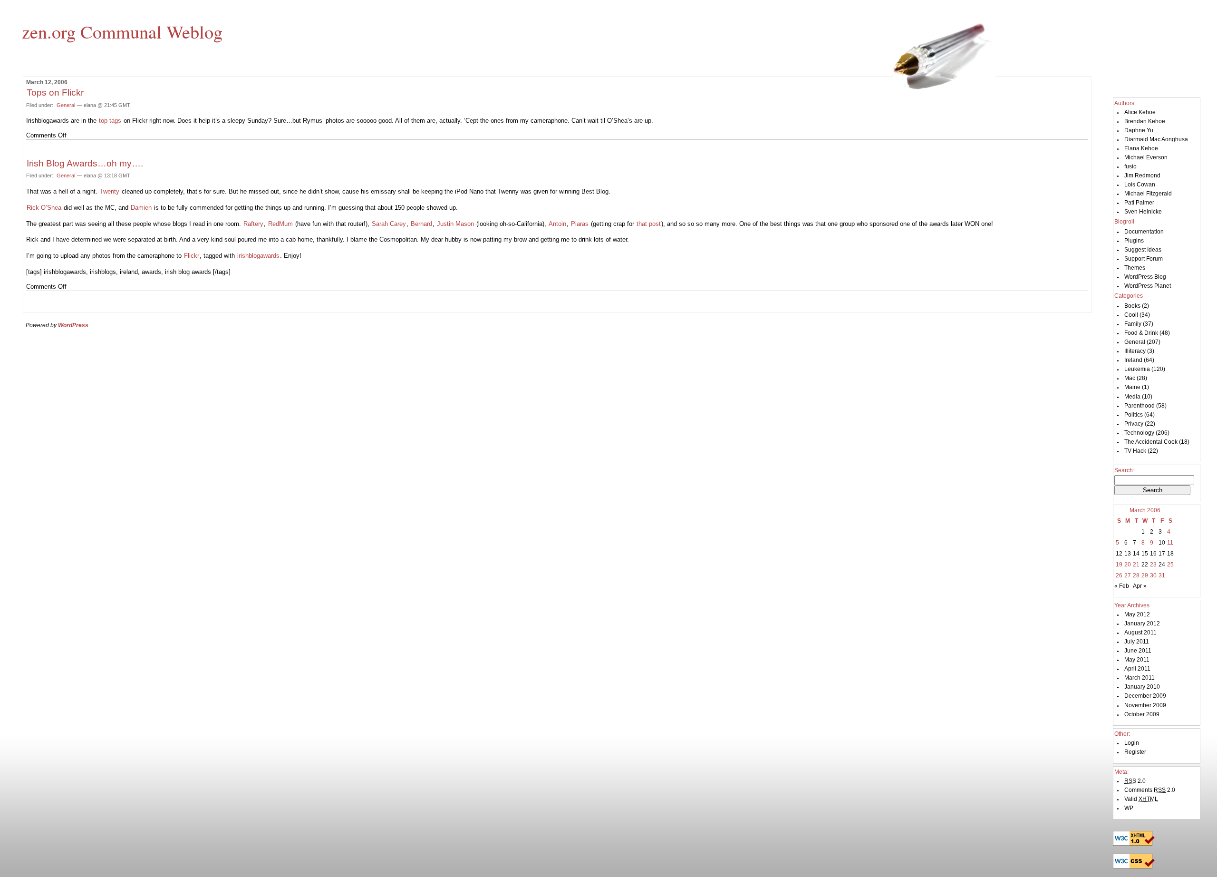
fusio (1130, 166)
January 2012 (1142, 623)
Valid (1141, 799)
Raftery (253, 223)
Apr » (1140, 586)
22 (1144, 564)
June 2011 (1137, 650)
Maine (1132, 387)
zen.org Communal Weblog (122, 31)
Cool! (1131, 315)
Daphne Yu (1138, 130)
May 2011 (1136, 660)
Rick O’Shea (44, 207)
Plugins (1134, 241)
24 (1162, 564)
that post (649, 223)
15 (1144, 553)
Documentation (1144, 231)
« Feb (1121, 586)
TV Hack (1135, 451)
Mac (1129, 378)
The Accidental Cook (1151, 442)
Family (1132, 324)
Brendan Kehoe (1144, 121)
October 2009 (1141, 714)
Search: (1124, 470)
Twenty (109, 191)
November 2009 (1145, 705)
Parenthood (1139, 406)
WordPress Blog (1145, 277)
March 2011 (1139, 678)
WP (1128, 808)
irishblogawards (258, 255)
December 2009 (1145, 696)
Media (1132, 397)
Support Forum (1143, 259)
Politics (1133, 415)
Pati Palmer (1139, 202)
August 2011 (1140, 632)
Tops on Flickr (55, 92)
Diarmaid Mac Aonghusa (1156, 139)
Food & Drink (1141, 333)
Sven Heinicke (1143, 211)
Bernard (421, 223)
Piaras (580, 223)
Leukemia (1137, 369)
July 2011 (1136, 641)
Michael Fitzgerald (1148, 193)
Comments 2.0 (1149, 790)
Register (1135, 752)
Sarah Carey (389, 223)
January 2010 (1142, 687)
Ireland (1133, 360)
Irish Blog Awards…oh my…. (85, 163)
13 (1127, 553)
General (66, 105)
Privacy (1133, 424)
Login (1131, 743)
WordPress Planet (1147, 286)
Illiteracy (1135, 351)
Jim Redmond (1142, 175)
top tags (110, 120)
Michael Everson (1146, 157)
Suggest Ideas (1142, 250)
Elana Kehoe (1141, 148)
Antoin (557, 223)
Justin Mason (455, 223)
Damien (141, 207)
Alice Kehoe (1140, 112)
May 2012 (1137, 614)
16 (1153, 553)
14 (1136, 553)
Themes (1134, 268)
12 (1119, 553)
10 (1162, 543)
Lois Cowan (1139, 184)
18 (1170, 553)
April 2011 (1137, 669)
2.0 (1135, 781)
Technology (1139, 433)
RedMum (280, 223)
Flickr (191, 255)
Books (1132, 306)
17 (1162, 553)
